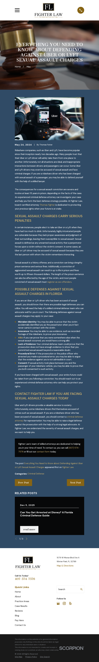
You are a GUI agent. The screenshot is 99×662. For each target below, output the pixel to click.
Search (61, 589)
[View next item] (26, 539)
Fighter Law (67, 467)
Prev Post (23, 482)
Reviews (19, 610)
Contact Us (20, 625)
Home (18, 591)
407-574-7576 (25, 579)
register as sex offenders (59, 281)
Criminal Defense (36, 473)
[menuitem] (18, 657)
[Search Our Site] (81, 589)
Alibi (20, 337)
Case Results (21, 606)
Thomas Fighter (47, 204)
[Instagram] (64, 603)
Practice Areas (22, 601)
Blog (17, 615)
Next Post (75, 482)
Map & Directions (65, 565)
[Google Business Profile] (58, 603)
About (18, 596)
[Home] (48, 10)
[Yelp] (70, 603)
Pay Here (19, 620)
